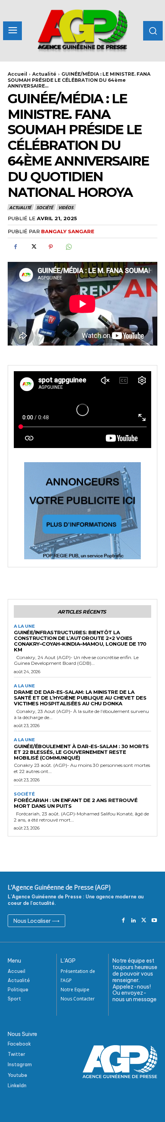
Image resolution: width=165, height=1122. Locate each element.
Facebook (19, 1044)
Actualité (44, 74)
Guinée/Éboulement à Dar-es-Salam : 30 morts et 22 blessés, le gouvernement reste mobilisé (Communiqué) (81, 752)
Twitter (16, 1054)
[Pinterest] (50, 247)
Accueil (17, 74)
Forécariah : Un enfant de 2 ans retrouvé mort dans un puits (75, 803)
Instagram (20, 1064)
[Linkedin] (133, 920)
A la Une (24, 626)
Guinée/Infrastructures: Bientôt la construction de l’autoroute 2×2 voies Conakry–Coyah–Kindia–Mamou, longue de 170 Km (80, 641)
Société (44, 207)
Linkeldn (17, 1085)
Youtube (17, 1075)
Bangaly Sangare (67, 231)
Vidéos (65, 207)
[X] (33, 247)
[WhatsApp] (68, 247)
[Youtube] (154, 920)
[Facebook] (15, 247)
